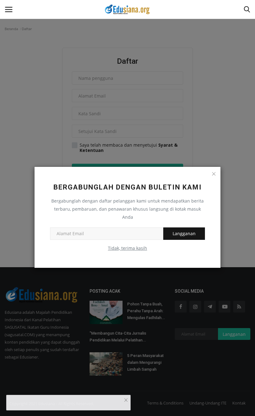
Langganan (184, 233)
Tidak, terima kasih (127, 248)
